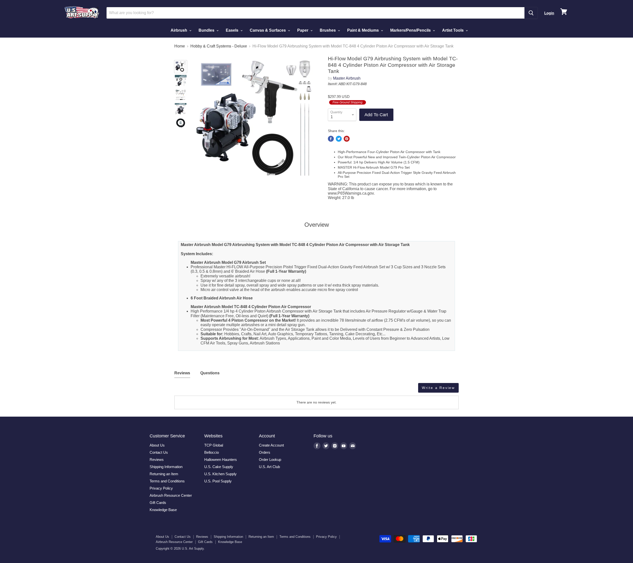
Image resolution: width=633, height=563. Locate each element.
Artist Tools (453, 30)
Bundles (207, 30)
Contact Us (159, 452)
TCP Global (213, 445)
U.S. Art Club (269, 467)
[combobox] (315, 13)
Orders (264, 452)
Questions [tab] (210, 373)
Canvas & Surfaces (268, 30)
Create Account (271, 445)
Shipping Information (166, 467)
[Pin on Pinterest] (347, 139)
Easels (232, 30)
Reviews (157, 459)
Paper (303, 30)
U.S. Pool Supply (218, 481)
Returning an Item (164, 474)
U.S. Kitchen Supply (220, 474)
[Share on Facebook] (331, 139)
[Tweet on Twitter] (339, 139)
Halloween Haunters (220, 459)
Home (179, 46)
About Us (157, 445)
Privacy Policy (161, 488)
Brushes (328, 30)
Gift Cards (158, 502)
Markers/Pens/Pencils (411, 30)
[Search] (531, 13)
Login (549, 13)
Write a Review (438, 388)
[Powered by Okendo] (196, 390)
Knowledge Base (163, 510)
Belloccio (211, 452)
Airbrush (179, 30)
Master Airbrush (347, 78)
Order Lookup (270, 459)
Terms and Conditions (167, 481)
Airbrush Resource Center (171, 495)
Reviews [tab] (182, 373)
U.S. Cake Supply (218, 467)
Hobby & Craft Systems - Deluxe (218, 46)
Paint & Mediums (363, 30)
